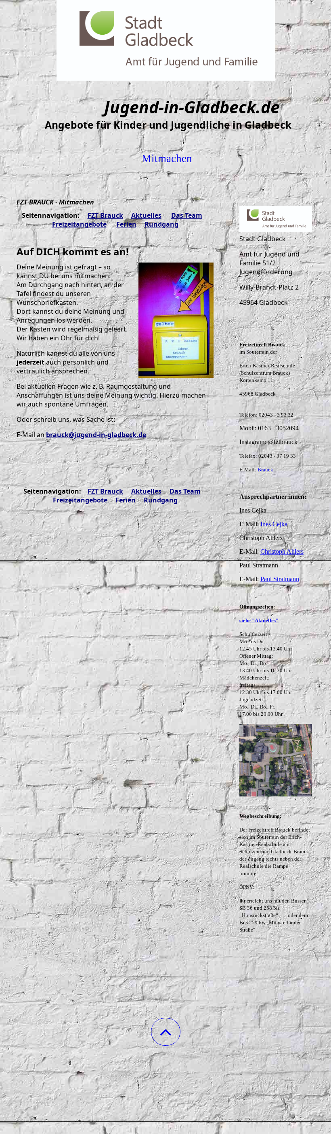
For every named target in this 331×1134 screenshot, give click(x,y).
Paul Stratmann (279, 578)
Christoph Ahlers (282, 551)
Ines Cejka (273, 524)
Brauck (265, 470)
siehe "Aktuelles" (259, 620)
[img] (165, 40)
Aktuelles (146, 215)
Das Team (186, 215)
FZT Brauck (105, 215)
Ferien (126, 224)
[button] (165, 1032)
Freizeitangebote (79, 224)
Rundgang (161, 224)
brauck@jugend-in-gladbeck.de (96, 434)
